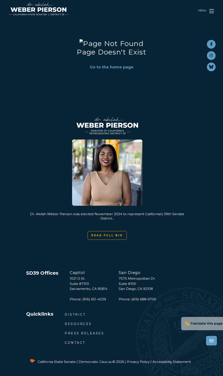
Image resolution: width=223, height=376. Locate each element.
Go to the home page (111, 67)
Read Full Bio (107, 235)
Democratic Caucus (95, 362)
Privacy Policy (138, 362)
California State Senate (57, 362)
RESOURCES (78, 324)
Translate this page (206, 323)
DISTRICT (75, 314)
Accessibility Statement (171, 362)
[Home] (39, 9)
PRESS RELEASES (84, 333)
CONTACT (75, 343)
